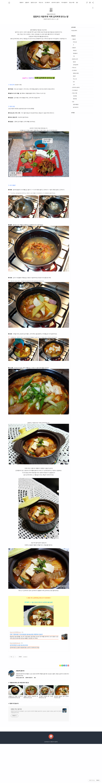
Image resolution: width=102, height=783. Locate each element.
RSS (35, 677)
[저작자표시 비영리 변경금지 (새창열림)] (25, 656)
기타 (74, 56)
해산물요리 (75, 53)
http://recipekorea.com (15, 643)
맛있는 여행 (71, 2)
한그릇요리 (47, 2)
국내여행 (75, 96)
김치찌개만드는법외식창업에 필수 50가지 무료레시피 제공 (24, 647)
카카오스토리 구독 (20, 677)
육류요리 (75, 50)
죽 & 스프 (75, 79)
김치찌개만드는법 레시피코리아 (19, 645)
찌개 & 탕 (75, 42)
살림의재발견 (75, 104)
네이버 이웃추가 (28, 677)
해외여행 (75, 98)
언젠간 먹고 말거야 (16, 709)
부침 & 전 (41, 2)
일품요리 (27, 2)
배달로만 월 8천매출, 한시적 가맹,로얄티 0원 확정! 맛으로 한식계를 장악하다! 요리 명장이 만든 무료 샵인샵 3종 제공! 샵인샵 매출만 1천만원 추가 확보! (34, 637)
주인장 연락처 (74, 30)
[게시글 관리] (15, 657)
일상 (77, 2)
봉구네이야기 (75, 107)
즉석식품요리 (64, 2)
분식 (74, 81)
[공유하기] (13, 657)
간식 (74, 84)
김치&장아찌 (75, 64)
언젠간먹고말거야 (47, 19)
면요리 (74, 76)
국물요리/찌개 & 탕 (51, 14)
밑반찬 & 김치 (34, 2)
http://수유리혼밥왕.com (15, 632)
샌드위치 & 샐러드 (56, 2)
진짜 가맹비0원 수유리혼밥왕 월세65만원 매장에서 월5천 (26, 634)
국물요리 (21, 2)
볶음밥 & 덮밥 (76, 73)
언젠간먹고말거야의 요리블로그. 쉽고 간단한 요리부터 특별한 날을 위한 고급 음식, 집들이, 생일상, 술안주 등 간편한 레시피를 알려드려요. (36, 712)
